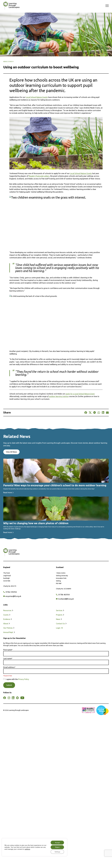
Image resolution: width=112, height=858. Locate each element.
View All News (11, 452)
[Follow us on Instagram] (9, 697)
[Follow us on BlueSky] (17, 697)
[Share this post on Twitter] (90, 412)
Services (59, 610)
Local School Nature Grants (37, 97)
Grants (6, 615)
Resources (7, 610)
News (58, 619)
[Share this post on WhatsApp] (99, 412)
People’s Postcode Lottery (39, 176)
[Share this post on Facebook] (85, 412)
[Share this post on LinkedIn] (103, 412)
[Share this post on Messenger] (94, 412)
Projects (59, 615)
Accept (57, 842)
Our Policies (8, 628)
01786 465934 (64, 595)
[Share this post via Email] (107, 412)
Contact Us (60, 624)
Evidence (7, 619)
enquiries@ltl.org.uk (13, 596)
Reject (57, 847)
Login (58, 628)
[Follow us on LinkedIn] (13, 697)
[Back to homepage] (10, 6)
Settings (57, 852)
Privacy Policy (23, 679)
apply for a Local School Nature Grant (80, 394)
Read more (7, 492)
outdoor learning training (58, 396)
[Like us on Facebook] (4, 697)
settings (27, 849)
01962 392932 (11, 592)
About (6, 624)
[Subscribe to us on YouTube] (22, 697)
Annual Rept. (8, 632)
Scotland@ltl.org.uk (66, 599)
